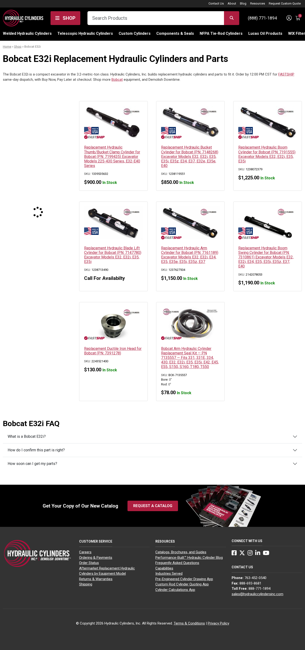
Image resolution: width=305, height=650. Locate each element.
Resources (257, 3)
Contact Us (216, 3)
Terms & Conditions (189, 623)
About (232, 3)
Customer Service (95, 541)
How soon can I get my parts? (32, 463)
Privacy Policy (218, 623)
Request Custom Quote (285, 3)
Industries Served (169, 573)
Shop (68, 18)
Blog (243, 3)
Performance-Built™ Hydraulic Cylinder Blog (189, 557)
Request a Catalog (152, 506)
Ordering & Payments (95, 557)
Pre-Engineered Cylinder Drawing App (184, 579)
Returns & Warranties (95, 579)
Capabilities (164, 568)
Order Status (89, 563)
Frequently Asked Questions (177, 563)
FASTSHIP (286, 74)
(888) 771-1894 (262, 17)
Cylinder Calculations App (175, 590)
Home (7, 46)
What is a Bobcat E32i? (27, 436)
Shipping (85, 584)
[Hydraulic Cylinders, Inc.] (23, 17)
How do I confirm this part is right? (36, 450)
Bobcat (117, 79)
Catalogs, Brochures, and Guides (180, 552)
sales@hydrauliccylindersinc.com (257, 594)
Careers (85, 552)
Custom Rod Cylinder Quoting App (182, 584)
